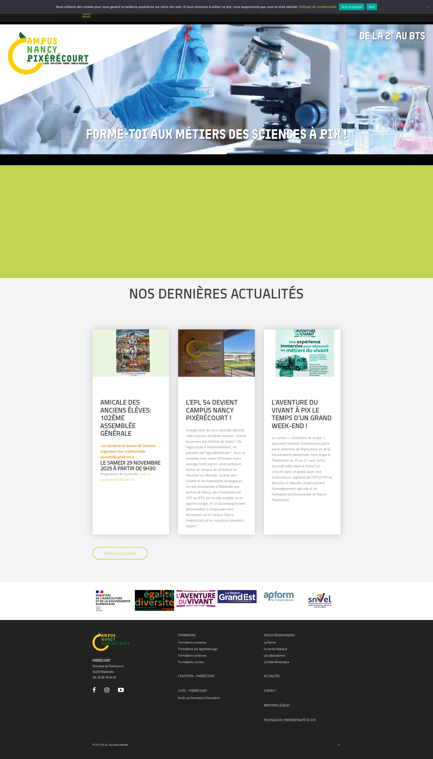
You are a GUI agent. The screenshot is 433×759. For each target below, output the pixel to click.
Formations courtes (191, 662)
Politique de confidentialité (318, 7)
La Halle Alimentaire (276, 662)
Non (372, 7)
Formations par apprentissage (198, 649)
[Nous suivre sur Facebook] (94, 690)
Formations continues (192, 655)
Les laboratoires (274, 655)
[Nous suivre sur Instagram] (107, 690)
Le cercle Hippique (275, 649)
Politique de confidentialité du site (290, 720)
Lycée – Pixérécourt (192, 690)
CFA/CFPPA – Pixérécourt (196, 676)
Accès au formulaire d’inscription (199, 698)
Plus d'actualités (120, 553)
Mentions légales (277, 705)
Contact (270, 690)
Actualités (272, 676)
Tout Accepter (351, 7)
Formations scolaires (192, 642)
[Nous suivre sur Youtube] (121, 690)
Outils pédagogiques (279, 635)
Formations (187, 635)
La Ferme (270, 642)
